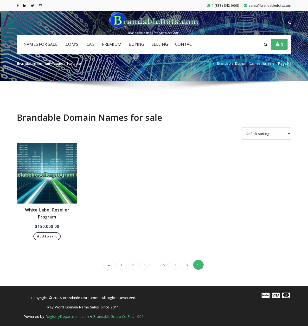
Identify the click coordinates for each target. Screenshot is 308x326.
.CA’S (90, 44)
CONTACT (184, 44)
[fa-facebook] (18, 5)
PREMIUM (112, 44)
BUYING (136, 44)
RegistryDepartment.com (67, 316)
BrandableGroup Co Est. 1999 (118, 316)
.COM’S (71, 44)
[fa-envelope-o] (40, 5)
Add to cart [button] (47, 236)
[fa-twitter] (32, 5)
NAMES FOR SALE (41, 44)
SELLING (160, 44)
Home (204, 63)
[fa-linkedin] (24, 5)
